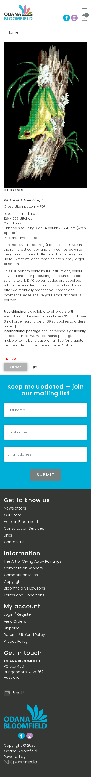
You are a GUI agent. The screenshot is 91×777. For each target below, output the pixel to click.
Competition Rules (21, 574)
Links (8, 535)
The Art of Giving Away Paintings (33, 561)
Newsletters (15, 508)
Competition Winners (23, 568)
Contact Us (14, 541)
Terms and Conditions (24, 595)
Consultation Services (24, 528)
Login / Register (18, 614)
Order (15, 367)
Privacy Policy (16, 641)
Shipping (12, 628)
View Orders (15, 621)
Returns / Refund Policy (24, 634)
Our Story (12, 515)
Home (13, 32)
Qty (34, 367)
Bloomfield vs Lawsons (24, 588)
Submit (46, 475)
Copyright (13, 581)
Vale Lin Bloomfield (21, 521)
